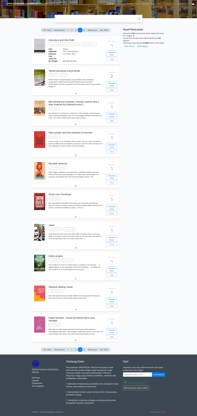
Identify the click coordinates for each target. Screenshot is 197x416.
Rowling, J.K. (54, 136)
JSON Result (142, 46)
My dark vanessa (58, 163)
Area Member (183, 4)
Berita (137, 4)
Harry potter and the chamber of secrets (70, 132)
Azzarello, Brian (55, 229)
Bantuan (145, 4)
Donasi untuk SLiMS (136, 382)
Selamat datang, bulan (61, 287)
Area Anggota (38, 386)
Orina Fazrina (55, 324)
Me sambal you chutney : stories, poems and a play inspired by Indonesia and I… (74, 103)
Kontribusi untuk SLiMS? (137, 388)
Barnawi (53, 75)
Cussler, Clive (55, 260)
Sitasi (112, 59)
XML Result (129, 46)
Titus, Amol (54, 108)
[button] (76, 93)
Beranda (110, 4)
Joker (52, 225)
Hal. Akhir (104, 30)
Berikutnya (92, 30)
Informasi (129, 4)
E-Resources (168, 4)
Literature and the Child (61, 40)
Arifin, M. (63, 75)
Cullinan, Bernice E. (88, 44)
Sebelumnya (59, 30)
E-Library (120, 4)
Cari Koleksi (159, 374)
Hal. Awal (47, 30)
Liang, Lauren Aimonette (70, 44)
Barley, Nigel (54, 198)
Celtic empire (56, 256)
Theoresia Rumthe (56, 291)
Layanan (35, 380)
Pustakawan (156, 4)
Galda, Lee (54, 44)
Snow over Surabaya (60, 194)
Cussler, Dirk (68, 260)
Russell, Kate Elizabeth (58, 167)
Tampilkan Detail (112, 53)
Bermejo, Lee (69, 229)
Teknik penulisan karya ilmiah (64, 70)
